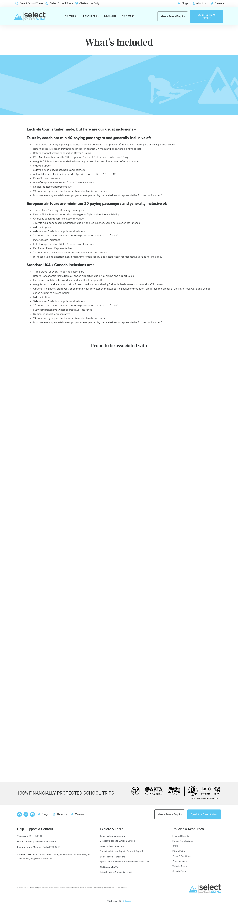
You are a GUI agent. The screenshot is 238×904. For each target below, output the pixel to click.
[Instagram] (25, 814)
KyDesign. (127, 901)
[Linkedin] (32, 814)
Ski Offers (128, 16)
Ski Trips (70, 16)
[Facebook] (19, 814)
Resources (90, 16)
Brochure (110, 16)
